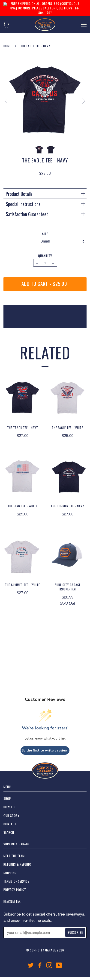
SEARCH (8, 832)
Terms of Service (16, 881)
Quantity (45, 255)
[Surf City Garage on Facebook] (40, 966)
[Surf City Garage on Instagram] (49, 966)
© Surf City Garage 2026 (45, 950)
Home (7, 45)
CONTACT (9, 824)
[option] (45, 100)
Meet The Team (14, 855)
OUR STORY (11, 815)
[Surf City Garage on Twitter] (31, 966)
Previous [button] (8, 101)
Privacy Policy (14, 889)
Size (45, 233)
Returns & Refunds (17, 864)
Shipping (9, 872)
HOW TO (9, 807)
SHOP (7, 798)
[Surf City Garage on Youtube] (59, 966)
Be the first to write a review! (45, 750)
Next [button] (81, 101)
